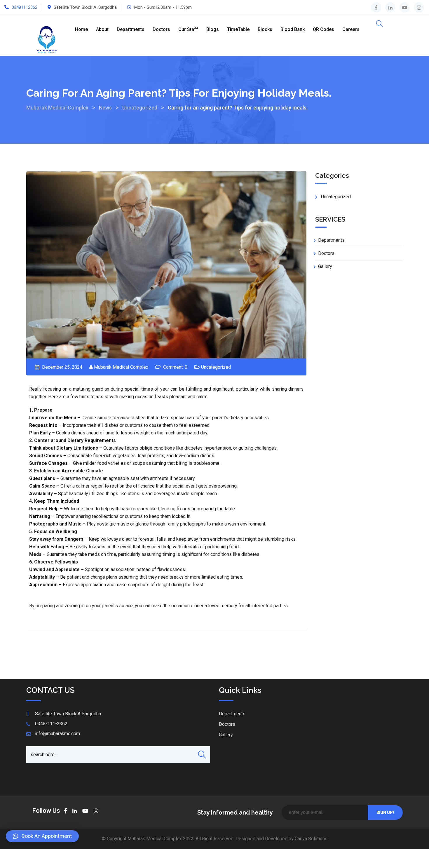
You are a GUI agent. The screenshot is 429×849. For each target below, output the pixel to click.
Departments (130, 29)
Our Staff (188, 29)
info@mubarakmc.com (57, 733)
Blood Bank (292, 29)
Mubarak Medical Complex (121, 367)
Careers (351, 29)
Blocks (265, 29)
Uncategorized (216, 367)
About (102, 29)
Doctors (161, 29)
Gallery (325, 266)
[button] (42, 836)
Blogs (212, 29)
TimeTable (238, 29)
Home (81, 29)
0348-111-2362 (51, 723)
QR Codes (323, 29)
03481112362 (24, 7)
